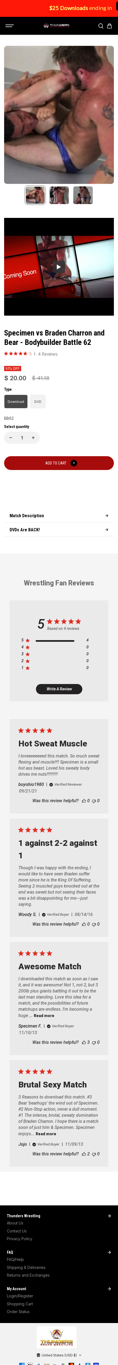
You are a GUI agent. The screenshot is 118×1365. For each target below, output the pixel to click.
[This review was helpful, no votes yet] (84, 800)
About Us (15, 1223)
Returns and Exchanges (28, 1275)
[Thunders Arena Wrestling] (56, 26)
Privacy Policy (19, 1238)
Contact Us (17, 1231)
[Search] (100, 26)
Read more (44, 1015)
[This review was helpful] (84, 1042)
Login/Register (20, 1295)
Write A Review (59, 689)
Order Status (18, 1311)
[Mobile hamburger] (10, 26)
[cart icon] (109, 26)
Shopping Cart (20, 1303)
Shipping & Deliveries (26, 1267)
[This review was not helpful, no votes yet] (94, 800)
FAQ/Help (15, 1259)
